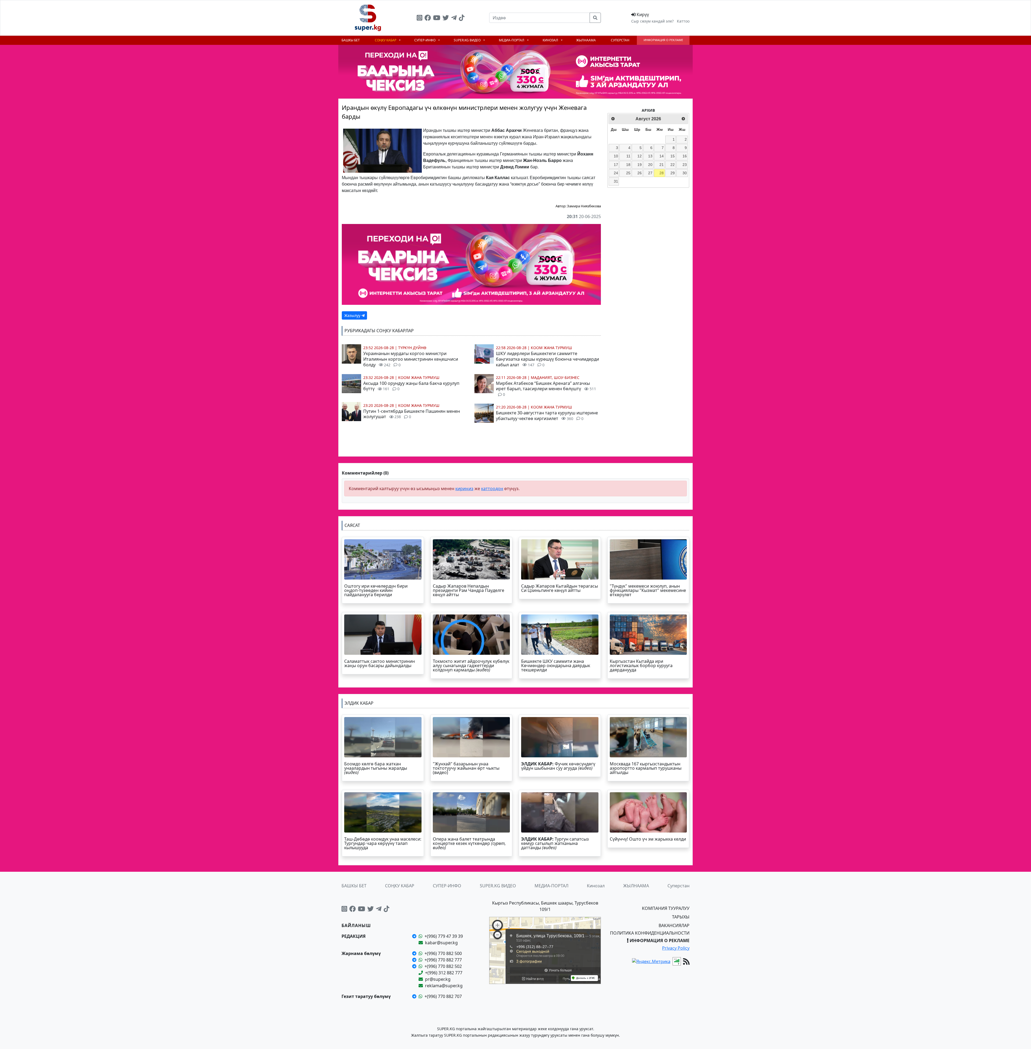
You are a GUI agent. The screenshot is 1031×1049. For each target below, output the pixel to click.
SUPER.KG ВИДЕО (467, 40)
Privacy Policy (675, 948)
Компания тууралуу (665, 908)
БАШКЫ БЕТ (351, 40)
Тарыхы (680, 917)
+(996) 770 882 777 (443, 960)
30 (685, 173)
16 (685, 156)
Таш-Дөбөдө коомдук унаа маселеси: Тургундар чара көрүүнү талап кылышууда (382, 843)
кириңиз (464, 488)
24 (616, 173)
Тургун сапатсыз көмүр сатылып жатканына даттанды (555, 843)
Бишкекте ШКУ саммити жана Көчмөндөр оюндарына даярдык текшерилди (555, 665)
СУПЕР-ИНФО (425, 40)
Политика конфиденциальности (649, 933)
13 (650, 156)
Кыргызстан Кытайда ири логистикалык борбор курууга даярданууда (641, 665)
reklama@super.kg (444, 986)
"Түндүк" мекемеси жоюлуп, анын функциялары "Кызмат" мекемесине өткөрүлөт (648, 590)
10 (616, 156)
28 (661, 173)
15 (672, 156)
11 (628, 156)
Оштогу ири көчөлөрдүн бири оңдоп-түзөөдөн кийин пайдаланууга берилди (376, 590)
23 (685, 164)
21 (661, 164)
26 (639, 173)
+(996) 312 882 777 (443, 973)
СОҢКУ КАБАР (386, 40)
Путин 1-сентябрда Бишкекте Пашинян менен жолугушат (411, 414)
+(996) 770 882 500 (443, 953)
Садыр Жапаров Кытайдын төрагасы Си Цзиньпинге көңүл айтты (559, 588)
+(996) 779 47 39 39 (443, 936)
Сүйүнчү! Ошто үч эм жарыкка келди (648, 839)
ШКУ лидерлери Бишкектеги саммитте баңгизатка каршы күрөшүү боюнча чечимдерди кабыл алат (547, 359)
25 (628, 173)
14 (661, 156)
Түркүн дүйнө (412, 347)
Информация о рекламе (663, 40)
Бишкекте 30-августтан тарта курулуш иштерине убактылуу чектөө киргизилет (547, 415)
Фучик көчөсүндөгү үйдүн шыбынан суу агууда (558, 766)
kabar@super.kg (441, 943)
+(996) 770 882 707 (443, 996)
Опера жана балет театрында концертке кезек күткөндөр (469, 843)
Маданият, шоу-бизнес (555, 377)
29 (672, 173)
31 (616, 181)
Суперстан (620, 40)
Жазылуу (352, 315)
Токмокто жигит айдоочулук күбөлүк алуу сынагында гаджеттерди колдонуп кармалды (471, 665)
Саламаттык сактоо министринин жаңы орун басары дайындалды (379, 663)
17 (616, 164)
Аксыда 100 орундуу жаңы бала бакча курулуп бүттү (411, 386)
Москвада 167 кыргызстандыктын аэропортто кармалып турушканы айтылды (645, 768)
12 (639, 156)
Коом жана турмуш (419, 377)
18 (628, 164)
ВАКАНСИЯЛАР (674, 925)
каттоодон (492, 488)
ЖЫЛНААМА (586, 40)
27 (650, 173)
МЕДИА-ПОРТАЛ (512, 40)
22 (672, 164)
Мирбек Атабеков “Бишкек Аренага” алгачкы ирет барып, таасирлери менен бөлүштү (546, 388)
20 (650, 164)
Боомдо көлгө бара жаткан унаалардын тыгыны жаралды (375, 768)
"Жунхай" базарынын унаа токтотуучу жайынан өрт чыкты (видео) (466, 768)
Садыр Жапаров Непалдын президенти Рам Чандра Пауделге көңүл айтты (468, 590)
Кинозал (551, 40)
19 (639, 164)
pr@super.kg (438, 979)
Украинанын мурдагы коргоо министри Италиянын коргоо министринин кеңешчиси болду (410, 359)
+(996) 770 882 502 (443, 966)
